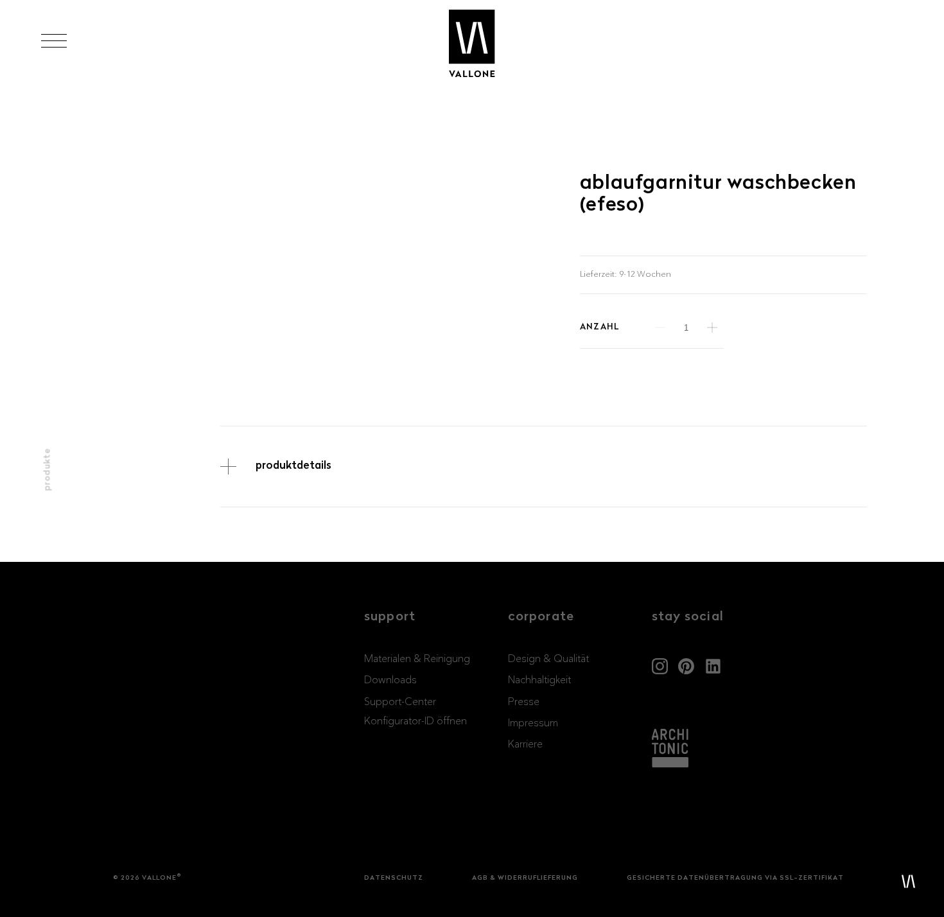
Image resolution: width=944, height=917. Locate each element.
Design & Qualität (548, 659)
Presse (523, 702)
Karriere (525, 744)
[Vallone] (472, 44)
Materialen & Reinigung (417, 659)
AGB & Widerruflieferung (525, 878)
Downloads (390, 680)
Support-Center (400, 702)
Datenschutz (393, 878)
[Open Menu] (54, 41)
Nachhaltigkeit (539, 680)
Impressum (533, 723)
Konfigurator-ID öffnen (415, 721)
